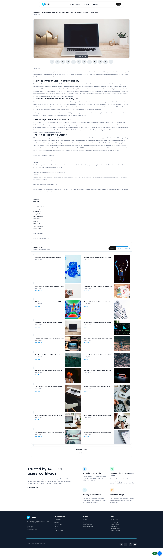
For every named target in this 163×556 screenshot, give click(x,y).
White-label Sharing (88, 526)
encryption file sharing (39, 214)
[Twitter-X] (121, 544)
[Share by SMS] (73, 62)
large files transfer (38, 216)
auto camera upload (38, 206)
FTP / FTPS (58, 521)
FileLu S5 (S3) (58, 524)
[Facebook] (57, 62)
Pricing (86, 4)
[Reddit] (84, 62)
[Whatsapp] (89, 62)
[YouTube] (135, 544)
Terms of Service (115, 521)
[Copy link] (100, 62)
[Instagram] (130, 544)
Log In (118, 4)
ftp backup (36, 201)
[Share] (52, 62)
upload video (36, 204)
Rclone (56, 526)
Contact (95, 4)
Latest (126, 248)
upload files (36, 218)
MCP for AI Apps (59, 530)
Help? (154, 553)
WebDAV (57, 522)
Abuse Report (114, 526)
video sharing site (38, 226)
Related (112, 248)
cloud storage (37, 209)
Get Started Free (33, 487)
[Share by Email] (68, 62)
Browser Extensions (88, 524)
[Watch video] (105, 62)
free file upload (37, 228)
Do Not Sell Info (115, 524)
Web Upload (58, 519)
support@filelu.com (31, 529)
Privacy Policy (114, 519)
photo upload (36, 223)
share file (35, 221)
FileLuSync (85, 519)
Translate (86, 453)
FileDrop (85, 522)
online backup (37, 211)
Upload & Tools (75, 4)
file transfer (36, 199)
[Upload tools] (111, 62)
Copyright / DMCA (115, 528)
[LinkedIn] (95, 62)
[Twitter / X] (62, 62)
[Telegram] (78, 62)
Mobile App (85, 521)
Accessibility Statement (117, 522)
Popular (119, 248)
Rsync (56, 528)
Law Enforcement (115, 530)
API (55, 532)
